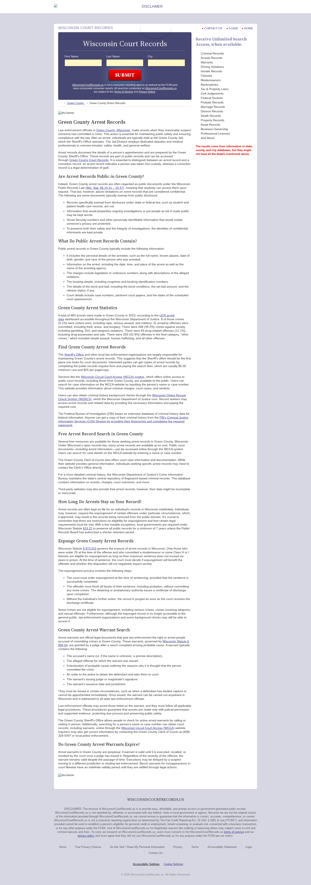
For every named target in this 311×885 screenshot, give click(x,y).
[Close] (253, 6)
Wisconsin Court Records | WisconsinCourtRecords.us (155, 28)
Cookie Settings (173, 864)
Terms (195, 847)
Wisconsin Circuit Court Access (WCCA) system (112, 376)
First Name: (72, 56)
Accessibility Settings (146, 864)
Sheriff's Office (74, 354)
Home (248, 28)
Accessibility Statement (222, 847)
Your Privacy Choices (88, 847)
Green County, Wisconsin (113, 130)
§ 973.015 (89, 548)
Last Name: (113, 56)
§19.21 (87, 528)
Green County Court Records (89, 160)
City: (150, 56)
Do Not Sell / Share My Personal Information (137, 847)
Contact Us (155, 852)
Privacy (178, 847)
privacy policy (86, 835)
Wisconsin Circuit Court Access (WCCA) (147, 728)
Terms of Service (123, 91)
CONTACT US (213, 28)
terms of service (234, 832)
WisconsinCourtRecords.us (88, 84)
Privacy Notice (147, 91)
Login (233, 28)
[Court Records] (60, 103)
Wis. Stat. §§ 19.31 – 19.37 (105, 187)
